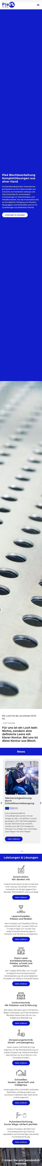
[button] (38, 5)
